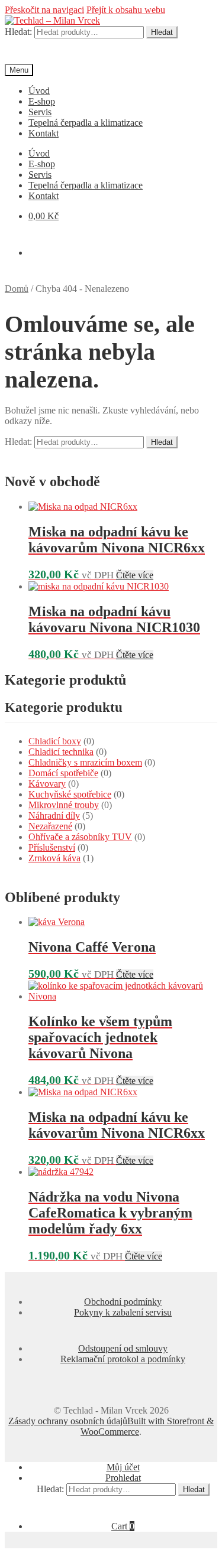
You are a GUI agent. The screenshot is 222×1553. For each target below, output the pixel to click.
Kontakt (43, 133)
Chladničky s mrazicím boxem (85, 762)
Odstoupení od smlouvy (123, 1348)
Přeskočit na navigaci (44, 10)
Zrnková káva (54, 858)
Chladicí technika (61, 752)
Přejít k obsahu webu (125, 10)
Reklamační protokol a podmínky (122, 1359)
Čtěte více (134, 575)
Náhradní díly (54, 815)
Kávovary (47, 784)
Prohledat (123, 1478)
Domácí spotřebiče (63, 773)
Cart (122, 1526)
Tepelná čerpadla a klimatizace (85, 123)
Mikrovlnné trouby (63, 805)
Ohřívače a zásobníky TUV (80, 837)
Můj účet (123, 1467)
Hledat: (18, 32)
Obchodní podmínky (123, 1302)
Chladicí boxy (54, 741)
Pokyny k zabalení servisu (123, 1312)
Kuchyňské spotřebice (69, 794)
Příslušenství (51, 847)
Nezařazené (50, 826)
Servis (40, 112)
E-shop (41, 101)
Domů (16, 289)
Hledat (162, 32)
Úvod (39, 91)
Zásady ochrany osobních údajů (67, 1421)
